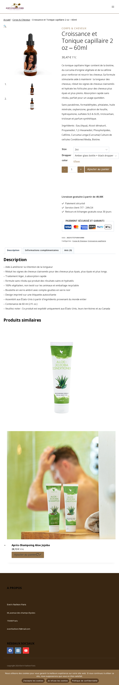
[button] (4, 26)
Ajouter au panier (98, 169)
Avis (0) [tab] (68, 250)
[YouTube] (26, 650)
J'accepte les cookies (33, 681)
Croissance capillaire (97, 241)
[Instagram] (18, 650)
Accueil (6, 20)
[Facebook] (10, 650)
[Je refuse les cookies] (115, 677)
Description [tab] (13, 250)
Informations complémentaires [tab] (42, 250)
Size (64, 149)
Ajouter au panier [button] (25, 555)
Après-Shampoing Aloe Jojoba (31, 545)
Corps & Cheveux (21, 20)
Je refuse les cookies (58, 681)
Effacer (77, 161)
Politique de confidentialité (84, 681)
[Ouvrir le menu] (113, 6)
